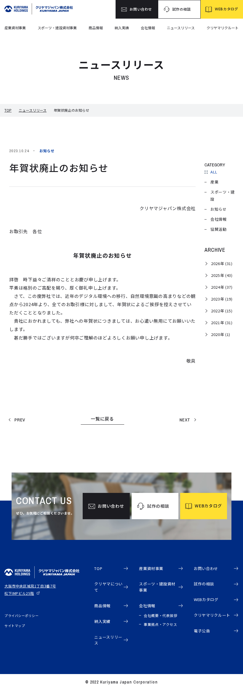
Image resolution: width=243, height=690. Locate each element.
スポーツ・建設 (222, 195)
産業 (214, 182)
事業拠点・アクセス (160, 624)
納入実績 (122, 27)
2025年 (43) (222, 275)
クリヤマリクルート (223, 27)
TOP (8, 110)
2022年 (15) (222, 311)
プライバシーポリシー (21, 615)
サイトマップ (14, 625)
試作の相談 (204, 584)
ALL (214, 172)
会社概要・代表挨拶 (160, 615)
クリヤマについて (108, 587)
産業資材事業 (15, 27)
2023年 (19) (222, 299)
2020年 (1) (220, 334)
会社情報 (148, 27)
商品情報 (96, 27)
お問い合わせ (206, 568)
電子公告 (202, 631)
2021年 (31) (222, 322)
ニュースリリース (181, 27)
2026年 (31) (222, 263)
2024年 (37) (222, 287)
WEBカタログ (206, 599)
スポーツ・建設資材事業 (57, 27)
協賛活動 (218, 229)
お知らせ (218, 209)
